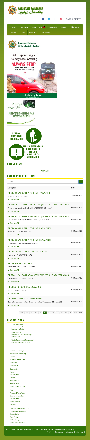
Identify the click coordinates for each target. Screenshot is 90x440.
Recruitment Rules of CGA (21, 342)
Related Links (14, 383)
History (12, 372)
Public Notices (74, 27)
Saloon (12, 378)
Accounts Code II (17, 327)
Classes (12, 356)
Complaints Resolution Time (19, 408)
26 (53, 313)
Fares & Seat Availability (18, 411)
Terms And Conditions (17, 423)
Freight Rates (53, 27)
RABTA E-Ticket (37, 27)
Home (13, 27)
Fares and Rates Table (17, 393)
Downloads (14, 369)
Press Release (15, 402)
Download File (15, 199)
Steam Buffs (14, 380)
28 (62, 313)
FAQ (11, 390)
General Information (17, 396)
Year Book (13, 362)
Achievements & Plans (17, 359)
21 (32, 313)
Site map (79, 432)
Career (23, 32)
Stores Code (16, 337)
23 (40, 313)
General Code (16, 332)
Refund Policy (14, 414)
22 (36, 313)
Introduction (14, 365)
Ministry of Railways (17, 351)
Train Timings (24, 27)
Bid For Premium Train (17, 386)
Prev (27, 313)
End (80, 313)
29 (66, 313)
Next (75, 313)
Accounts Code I (17, 325)
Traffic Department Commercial (22, 340)
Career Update (33, 32)
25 (49, 313)
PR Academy (14, 420)
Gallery (13, 32)
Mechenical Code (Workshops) (22, 334)
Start (21, 313)
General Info (46, 32)
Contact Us (59, 432)
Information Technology (18, 354)
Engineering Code (18, 329)
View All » (45, 171)
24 (44, 313)
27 (57, 313)
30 (70, 313)
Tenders (63, 27)
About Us (69, 432)
